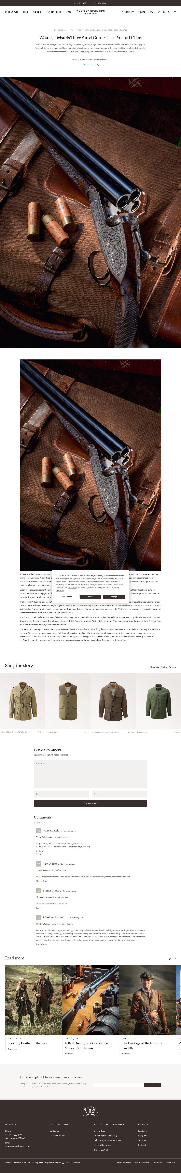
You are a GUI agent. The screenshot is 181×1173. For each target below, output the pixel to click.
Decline (90, 597)
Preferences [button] (60, 591)
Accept (114, 597)
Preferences (67, 597)
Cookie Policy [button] (72, 588)
